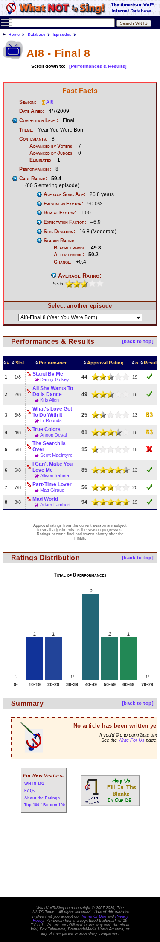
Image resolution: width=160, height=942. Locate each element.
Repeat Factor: (60, 213)
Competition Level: (38, 120)
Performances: (35, 169)
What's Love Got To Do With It (52, 412)
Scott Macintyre (56, 455)
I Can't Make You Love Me (52, 467)
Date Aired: (31, 111)
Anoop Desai (53, 434)
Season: (27, 102)
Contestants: (33, 139)
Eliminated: (41, 160)
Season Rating (59, 241)
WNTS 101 (34, 783)
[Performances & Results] (98, 66)
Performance (53, 362)
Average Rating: (80, 275)
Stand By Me (47, 374)
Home (14, 34)
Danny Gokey (54, 379)
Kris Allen (49, 399)
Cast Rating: (33, 179)
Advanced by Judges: (51, 153)
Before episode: (70, 248)
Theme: (26, 130)
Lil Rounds (51, 420)
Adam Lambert (55, 504)
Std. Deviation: (59, 232)
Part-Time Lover (52, 484)
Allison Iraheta (54, 475)
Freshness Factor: (63, 204)
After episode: (69, 255)
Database (36, 34)
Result (151, 362)
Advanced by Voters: (51, 146)
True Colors (46, 429)
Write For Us (131, 739)
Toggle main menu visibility (6, 22)
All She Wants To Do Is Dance (52, 391)
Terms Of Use (93, 916)
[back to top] (138, 341)
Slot (19, 362)
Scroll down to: (48, 66)
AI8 (50, 102)
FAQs (29, 791)
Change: (63, 262)
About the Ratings (42, 798)
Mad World (45, 499)
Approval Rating (105, 362)
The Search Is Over (49, 446)
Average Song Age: (64, 194)
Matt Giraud (52, 490)
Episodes (62, 34)
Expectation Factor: (65, 222)
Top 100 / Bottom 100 (44, 805)
